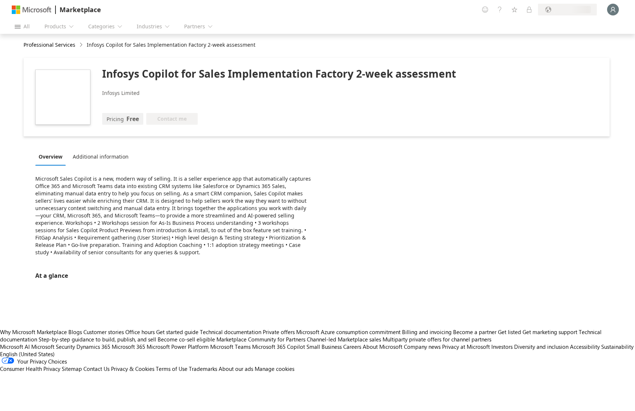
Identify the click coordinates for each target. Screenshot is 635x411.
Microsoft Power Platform (178, 346)
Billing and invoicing (427, 332)
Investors (502, 346)
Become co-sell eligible (186, 339)
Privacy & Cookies (132, 368)
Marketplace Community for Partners (260, 339)
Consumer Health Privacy (30, 368)
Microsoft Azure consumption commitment (349, 332)
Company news (422, 346)
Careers (352, 346)
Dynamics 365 (93, 346)
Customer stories (103, 332)
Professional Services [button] (49, 44)
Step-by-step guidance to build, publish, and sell (97, 339)
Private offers (279, 332)
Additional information (101, 156)
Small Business (324, 346)
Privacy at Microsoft (466, 346)
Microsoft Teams (230, 346)
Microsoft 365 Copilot (278, 346)
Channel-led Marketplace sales (344, 339)
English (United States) (27, 354)
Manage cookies (274, 368)
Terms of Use (171, 368)
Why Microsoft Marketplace (33, 332)
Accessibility (585, 346)
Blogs (75, 332)
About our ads (236, 368)
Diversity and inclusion (541, 346)
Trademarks (203, 368)
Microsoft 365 (128, 346)
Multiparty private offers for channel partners (437, 339)
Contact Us (96, 368)
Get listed (509, 332)
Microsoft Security (53, 346)
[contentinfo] (82, 45)
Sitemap (72, 368)
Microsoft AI (15, 346)
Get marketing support (550, 332)
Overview (50, 156)
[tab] (52, 156)
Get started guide (177, 332)
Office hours (140, 332)
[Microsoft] (31, 10)
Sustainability (617, 346)
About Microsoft (382, 346)
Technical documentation (230, 332)
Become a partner (474, 332)
